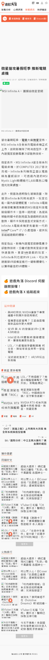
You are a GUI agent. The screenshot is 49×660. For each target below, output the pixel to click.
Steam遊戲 (42, 18)
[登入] (42, 3)
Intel (24, 416)
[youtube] (37, 3)
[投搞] (33, 3)
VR (32, 416)
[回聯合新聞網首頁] (2, 4)
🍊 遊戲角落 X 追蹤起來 (22, 291)
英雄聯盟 (16, 18)
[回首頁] (9, 4)
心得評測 (18, 9)
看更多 (24, 543)
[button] (46, 3)
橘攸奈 (28, 18)
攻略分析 (6, 9)
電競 (15, 416)
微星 (6, 416)
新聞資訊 (30, 9)
